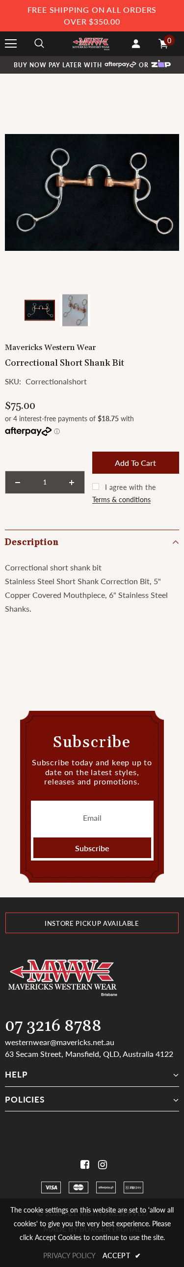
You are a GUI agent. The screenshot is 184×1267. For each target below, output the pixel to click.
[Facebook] (83, 1165)
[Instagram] (101, 1165)
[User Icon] (136, 44)
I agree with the (130, 487)
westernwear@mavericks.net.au (59, 1042)
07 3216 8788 (53, 1026)
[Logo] (90, 43)
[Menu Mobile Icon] (11, 44)
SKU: (13, 381)
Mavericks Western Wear (50, 347)
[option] (92, 192)
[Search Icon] (39, 44)
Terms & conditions (121, 499)
